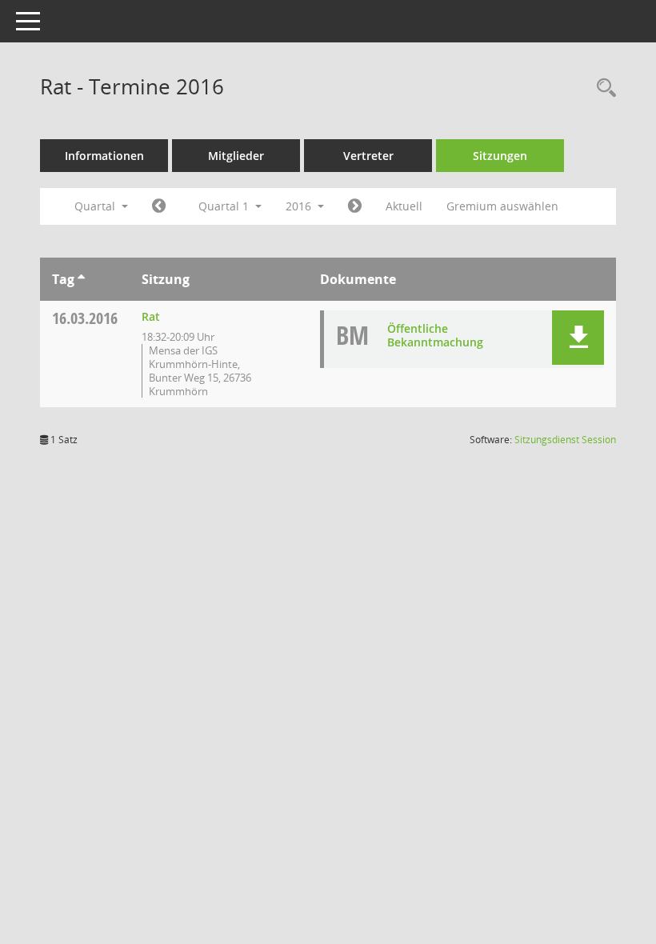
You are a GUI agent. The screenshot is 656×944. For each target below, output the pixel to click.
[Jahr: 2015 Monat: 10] (159, 206)
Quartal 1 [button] (225, 206)
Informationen (104, 155)
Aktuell (404, 206)
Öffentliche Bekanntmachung (435, 335)
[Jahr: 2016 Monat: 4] (355, 206)
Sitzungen (500, 155)
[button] (578, 337)
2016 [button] (300, 206)
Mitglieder (236, 155)
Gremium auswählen (502, 206)
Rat (151, 316)
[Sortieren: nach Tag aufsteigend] (81, 279)
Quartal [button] (96, 206)
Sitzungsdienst (565, 439)
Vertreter (368, 155)
